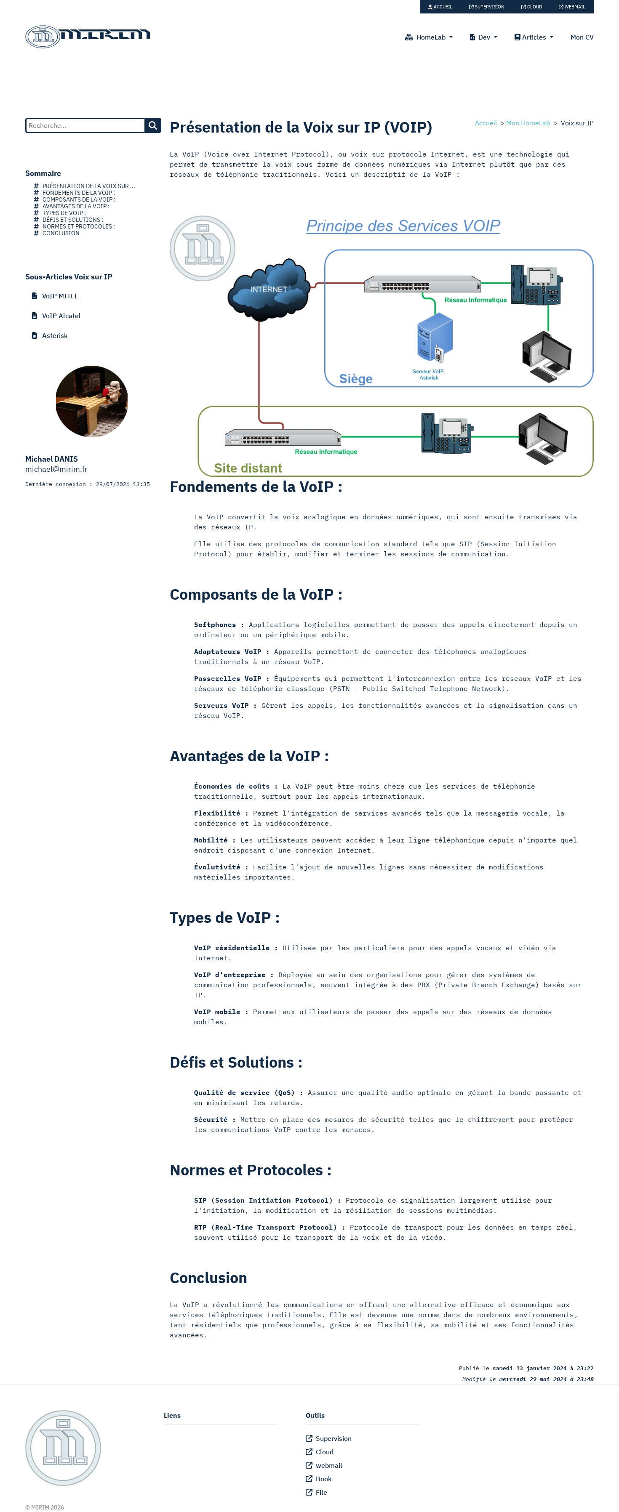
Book (322, 1479)
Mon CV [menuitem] (582, 37)
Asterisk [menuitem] (52, 335)
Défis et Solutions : (71, 219)
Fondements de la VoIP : (77, 192)
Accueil (442, 7)
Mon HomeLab (528, 123)
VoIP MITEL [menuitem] (57, 296)
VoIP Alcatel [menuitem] (59, 315)
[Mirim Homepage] (88, 36)
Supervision (489, 7)
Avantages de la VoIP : (74, 206)
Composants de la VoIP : (77, 199)
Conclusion (59, 233)
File (319, 1492)
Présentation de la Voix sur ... (87, 186)
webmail (574, 7)
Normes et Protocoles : (77, 226)
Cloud (534, 7)
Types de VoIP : (62, 213)
